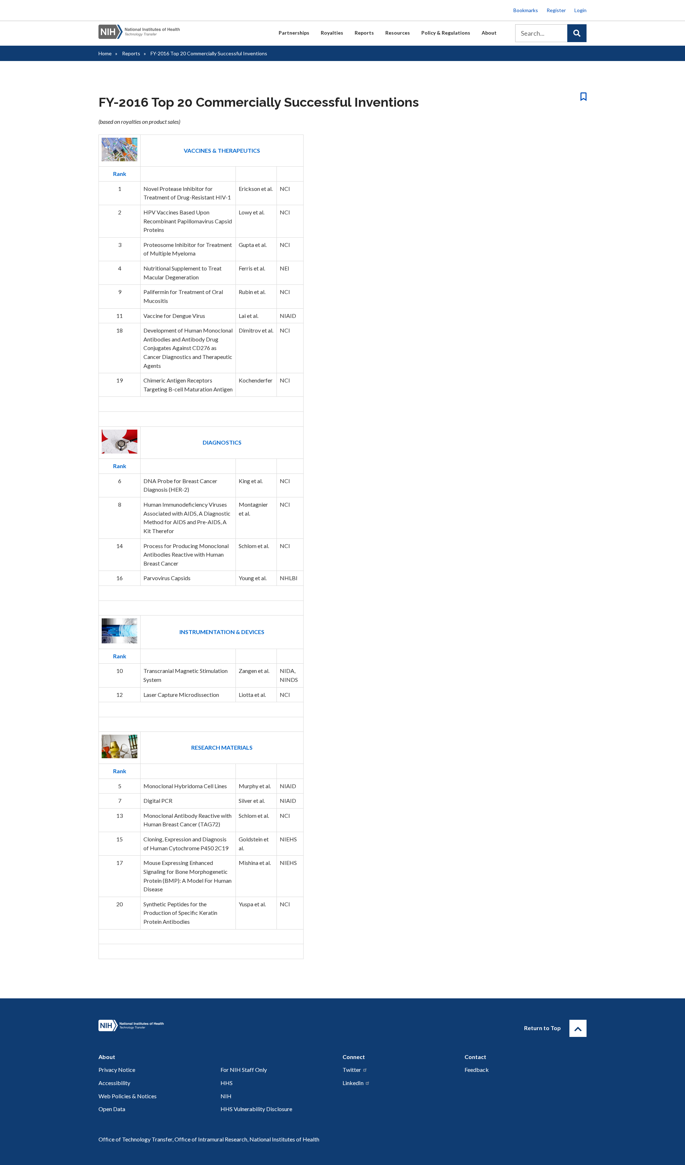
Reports (364, 33)
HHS (226, 1082)
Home (105, 53)
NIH (226, 1096)
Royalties (332, 33)
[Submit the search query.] (577, 33)
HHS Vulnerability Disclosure (256, 1108)
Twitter (351, 1069)
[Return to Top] (578, 1028)
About (489, 33)
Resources (397, 33)
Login (580, 10)
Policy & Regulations (445, 33)
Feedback (477, 1069)
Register (556, 10)
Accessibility (114, 1082)
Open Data (111, 1108)
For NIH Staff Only (243, 1069)
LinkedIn (353, 1082)
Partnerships (294, 33)
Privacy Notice (116, 1069)
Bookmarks (525, 10)
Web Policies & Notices (127, 1096)
